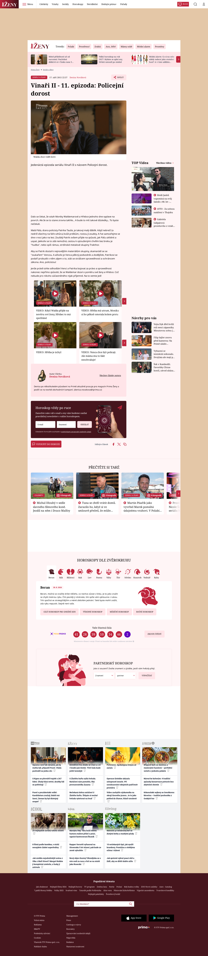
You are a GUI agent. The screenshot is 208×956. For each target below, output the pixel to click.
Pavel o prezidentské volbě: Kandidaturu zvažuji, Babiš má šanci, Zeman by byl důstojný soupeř (46, 797)
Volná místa (39, 920)
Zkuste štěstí (154, 634)
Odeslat (85, 424)
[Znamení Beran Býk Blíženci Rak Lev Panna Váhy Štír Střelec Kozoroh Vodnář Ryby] (66, 424)
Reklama (38, 924)
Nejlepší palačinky (96, 894)
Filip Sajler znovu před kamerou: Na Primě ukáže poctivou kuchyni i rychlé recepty (163, 340)
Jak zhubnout (42, 886)
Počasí (119, 886)
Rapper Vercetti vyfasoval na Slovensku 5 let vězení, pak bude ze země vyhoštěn (85, 847)
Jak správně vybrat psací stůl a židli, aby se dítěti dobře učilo (120, 859)
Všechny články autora (110, 375)
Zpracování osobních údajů (78, 933)
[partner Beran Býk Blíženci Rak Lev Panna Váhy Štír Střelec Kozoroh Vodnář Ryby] (125, 675)
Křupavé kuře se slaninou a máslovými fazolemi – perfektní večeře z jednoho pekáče (158, 768)
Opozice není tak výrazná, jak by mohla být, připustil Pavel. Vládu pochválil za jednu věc (46, 768)
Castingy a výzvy (73, 924)
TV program (89, 886)
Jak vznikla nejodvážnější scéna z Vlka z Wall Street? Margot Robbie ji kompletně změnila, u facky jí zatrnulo (47, 862)
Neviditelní (92, 4)
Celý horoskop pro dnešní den (60, 612)
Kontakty (70, 929)
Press (68, 920)
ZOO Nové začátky (149, 886)
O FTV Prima (39, 916)
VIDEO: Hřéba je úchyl (48, 352)
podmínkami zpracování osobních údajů (76, 432)
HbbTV (37, 929)
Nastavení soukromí (75, 946)
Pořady (123, 4)
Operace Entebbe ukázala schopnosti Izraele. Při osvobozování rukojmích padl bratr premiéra (122, 783)
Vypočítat (147, 675)
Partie (111, 886)
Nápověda (70, 937)
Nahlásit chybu (40, 946)
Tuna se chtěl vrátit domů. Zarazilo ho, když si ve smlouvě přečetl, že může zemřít (97, 508)
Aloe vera (107, 890)
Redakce (70, 942)
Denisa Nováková (78, 77)
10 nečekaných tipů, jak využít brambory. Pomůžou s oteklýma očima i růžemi (121, 847)
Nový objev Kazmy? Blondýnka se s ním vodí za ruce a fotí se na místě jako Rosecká (85, 861)
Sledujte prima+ (109, 4)
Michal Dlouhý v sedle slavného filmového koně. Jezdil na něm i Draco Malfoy (51, 506)
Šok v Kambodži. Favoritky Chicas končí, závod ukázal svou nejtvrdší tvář (164, 367)
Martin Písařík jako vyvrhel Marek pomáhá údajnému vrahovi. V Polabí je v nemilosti (141, 508)
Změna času (102, 886)
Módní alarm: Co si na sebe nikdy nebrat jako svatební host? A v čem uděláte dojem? (161, 60)
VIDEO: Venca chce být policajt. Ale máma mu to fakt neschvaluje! (98, 356)
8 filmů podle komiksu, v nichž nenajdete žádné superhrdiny (45, 846)
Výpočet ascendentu (145, 890)
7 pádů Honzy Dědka (43, 890)
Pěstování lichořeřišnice (124, 890)
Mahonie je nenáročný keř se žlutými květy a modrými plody (120, 832)
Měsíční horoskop (119, 612)
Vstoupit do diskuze (48, 444)
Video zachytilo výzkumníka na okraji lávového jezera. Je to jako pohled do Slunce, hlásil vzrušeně (122, 795)
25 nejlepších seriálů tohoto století (48, 830)
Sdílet (120, 78)
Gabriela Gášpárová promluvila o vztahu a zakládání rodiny (164, 224)
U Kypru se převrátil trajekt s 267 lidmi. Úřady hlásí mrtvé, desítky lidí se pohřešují (48, 781)
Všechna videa (164, 162)
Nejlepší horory (75, 886)
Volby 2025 (59, 890)
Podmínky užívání (42, 933)
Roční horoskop (144, 612)
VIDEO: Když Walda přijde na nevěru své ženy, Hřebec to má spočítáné (53, 314)
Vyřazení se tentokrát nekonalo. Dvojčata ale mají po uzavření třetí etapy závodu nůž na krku (164, 354)
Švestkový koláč (113, 894)
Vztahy (55, 4)
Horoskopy (77, 4)
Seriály (65, 4)
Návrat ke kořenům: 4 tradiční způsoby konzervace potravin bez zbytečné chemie (159, 781)
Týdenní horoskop (92, 612)
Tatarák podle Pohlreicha (90, 890)
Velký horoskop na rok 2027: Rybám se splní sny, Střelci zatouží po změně (111, 59)
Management (72, 916)
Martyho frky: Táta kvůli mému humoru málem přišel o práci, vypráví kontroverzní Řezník (83, 833)
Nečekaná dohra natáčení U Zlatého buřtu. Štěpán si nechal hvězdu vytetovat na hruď (83, 795)
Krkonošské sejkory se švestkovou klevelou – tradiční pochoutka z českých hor (159, 795)
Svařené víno (71, 890)
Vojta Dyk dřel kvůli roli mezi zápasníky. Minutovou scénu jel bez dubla (164, 327)
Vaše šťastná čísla (101, 627)
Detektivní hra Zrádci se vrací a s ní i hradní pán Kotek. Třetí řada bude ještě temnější (85, 768)
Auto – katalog (165, 886)
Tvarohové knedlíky (165, 890)
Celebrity (43, 4)
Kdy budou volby (131, 886)
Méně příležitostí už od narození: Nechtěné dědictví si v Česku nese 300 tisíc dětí (61, 60)
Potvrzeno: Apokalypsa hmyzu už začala (121, 766)
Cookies (37, 937)
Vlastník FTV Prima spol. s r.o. (47, 942)
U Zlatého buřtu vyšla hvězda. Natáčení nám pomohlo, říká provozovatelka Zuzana (82, 781)
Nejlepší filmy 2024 (58, 886)
